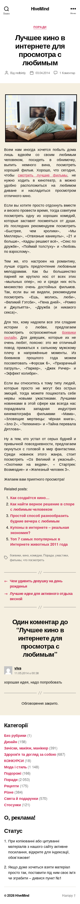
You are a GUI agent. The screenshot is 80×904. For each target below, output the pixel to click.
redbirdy (20, 73)
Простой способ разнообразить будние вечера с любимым (39, 518)
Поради (39, 27)
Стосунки (12, 804)
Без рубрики (15, 735)
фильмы (15, 560)
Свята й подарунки (21, 798)
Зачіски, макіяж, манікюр (26, 748)
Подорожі (12, 773)
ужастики (61, 555)
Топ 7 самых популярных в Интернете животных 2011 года (39, 541)
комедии (36, 555)
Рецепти (11, 785)
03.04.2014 (42, 73)
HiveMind (40, 9)
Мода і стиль (15, 767)
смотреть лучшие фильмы (42, 175)
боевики (15, 555)
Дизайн (10, 741)
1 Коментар (67, 73)
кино (26, 555)
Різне (9, 792)
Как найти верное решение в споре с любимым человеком (42, 506)
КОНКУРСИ (14, 760)
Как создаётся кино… (29, 497)
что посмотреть (33, 560)
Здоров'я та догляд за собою (30, 754)
